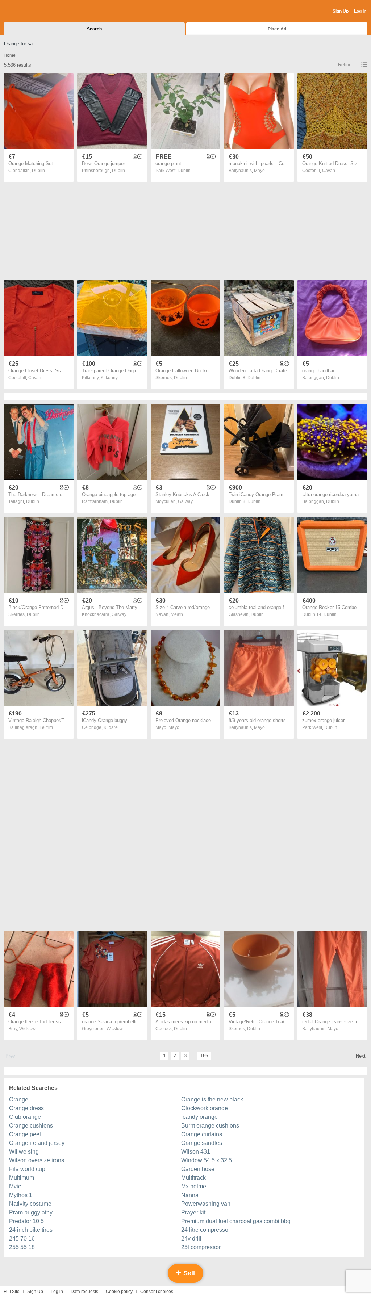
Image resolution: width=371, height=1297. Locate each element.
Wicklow (27, 1028)
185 (204, 1055)
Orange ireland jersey (36, 1143)
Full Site (12, 1291)
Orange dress (26, 1108)
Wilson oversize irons (36, 1160)
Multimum (21, 1178)
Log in (57, 1291)
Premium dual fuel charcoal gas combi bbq (236, 1221)
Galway (185, 501)
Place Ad (277, 29)
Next (361, 1056)
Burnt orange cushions (210, 1125)
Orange (18, 1099)
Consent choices (156, 1291)
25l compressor (201, 1247)
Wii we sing (24, 1152)
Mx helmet (194, 1186)
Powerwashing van (205, 1204)
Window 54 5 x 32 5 (206, 1160)
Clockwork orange (204, 1108)
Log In (360, 11)
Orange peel (25, 1134)
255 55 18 (22, 1247)
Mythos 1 (20, 1195)
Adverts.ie (32, 12)
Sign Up (341, 11)
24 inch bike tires (31, 1230)
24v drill (191, 1238)
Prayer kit (193, 1212)
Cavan (328, 170)
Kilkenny (109, 377)
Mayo (259, 170)
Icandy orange (199, 1117)
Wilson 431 (195, 1152)
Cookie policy (119, 1291)
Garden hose (197, 1169)
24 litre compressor (205, 1230)
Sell (188, 1273)
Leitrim (46, 727)
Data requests (84, 1291)
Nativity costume (30, 1204)
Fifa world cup (27, 1169)
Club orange (25, 1117)
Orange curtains (201, 1134)
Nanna (190, 1195)
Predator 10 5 (26, 1221)
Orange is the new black (212, 1099)
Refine (344, 64)
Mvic (15, 1186)
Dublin (38, 170)
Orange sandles (201, 1143)
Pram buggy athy (31, 1212)
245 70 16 (22, 1238)
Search (94, 29)
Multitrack (193, 1178)
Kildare (111, 727)
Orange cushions (31, 1125)
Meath (177, 614)
